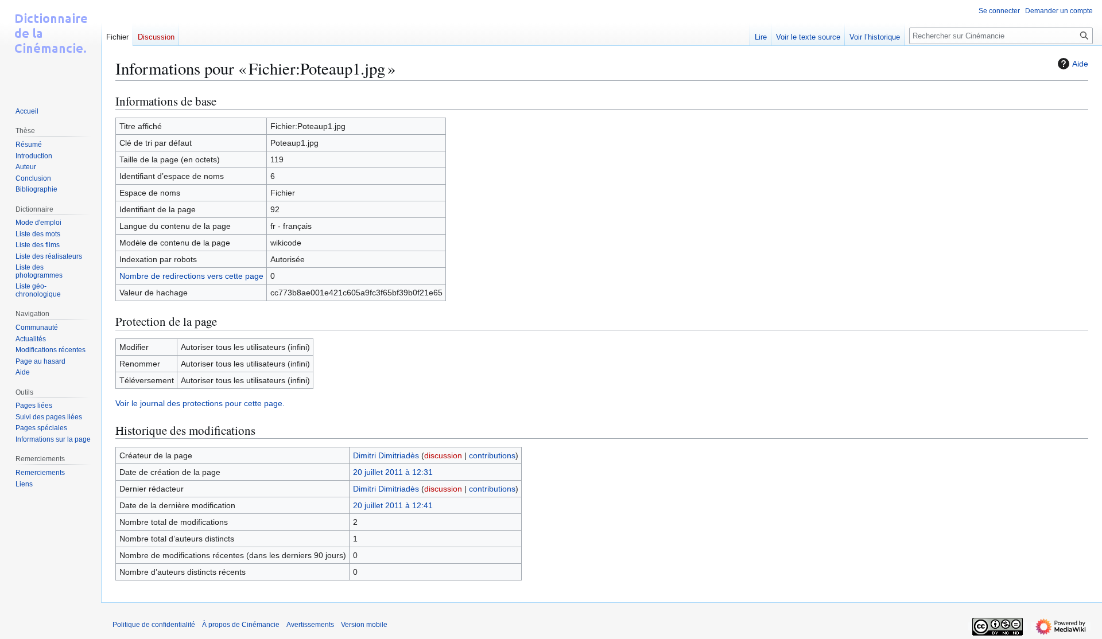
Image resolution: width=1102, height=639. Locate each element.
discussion (443, 455)
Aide (1080, 63)
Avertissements (310, 625)
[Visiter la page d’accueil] (50, 46)
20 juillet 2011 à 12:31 (393, 472)
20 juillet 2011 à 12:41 (393, 505)
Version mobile (364, 625)
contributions (492, 455)
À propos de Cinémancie (241, 625)
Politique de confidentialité (153, 625)
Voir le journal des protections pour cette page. (200, 403)
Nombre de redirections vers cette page (191, 275)
